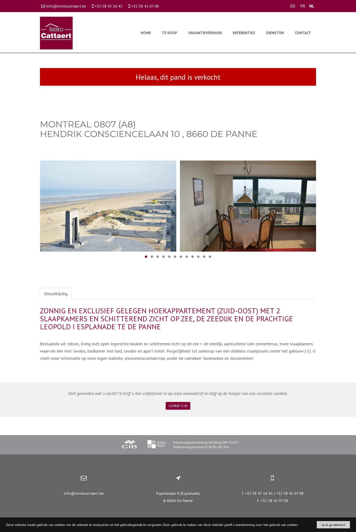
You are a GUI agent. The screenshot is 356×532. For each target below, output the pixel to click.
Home (146, 32)
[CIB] (129, 445)
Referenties (244, 32)
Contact (303, 32)
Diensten (275, 32)
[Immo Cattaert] (56, 32)
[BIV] (157, 445)
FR (302, 6)
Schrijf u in (178, 406)
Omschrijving (56, 293)
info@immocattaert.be (84, 493)
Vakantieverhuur (205, 32)
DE (292, 6)
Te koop (169, 32)
